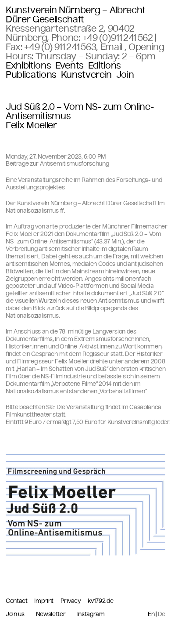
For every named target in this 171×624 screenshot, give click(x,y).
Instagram (91, 614)
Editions (104, 65)
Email (112, 47)
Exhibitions (28, 65)
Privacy (71, 601)
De (161, 614)
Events (69, 65)
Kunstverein (86, 75)
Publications (31, 75)
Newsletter (51, 614)
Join (125, 75)
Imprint (44, 601)
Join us (15, 614)
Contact (17, 601)
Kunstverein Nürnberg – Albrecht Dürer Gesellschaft (76, 15)
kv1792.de (100, 601)
